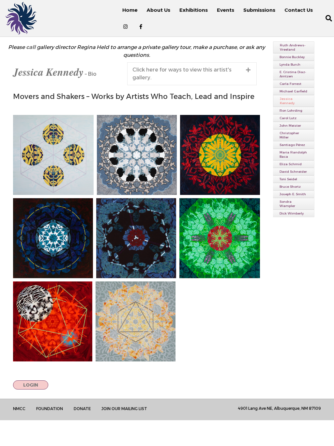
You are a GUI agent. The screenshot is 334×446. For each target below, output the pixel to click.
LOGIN (30, 385)
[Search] (325, 18)
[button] (192, 74)
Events (225, 10)
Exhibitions (193, 10)
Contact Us (298, 10)
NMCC (19, 408)
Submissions (259, 10)
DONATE (82, 408)
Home (130, 10)
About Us (158, 10)
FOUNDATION (49, 408)
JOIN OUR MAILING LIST (124, 408)
